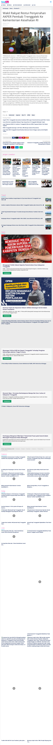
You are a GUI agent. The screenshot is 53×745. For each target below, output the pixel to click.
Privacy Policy (40, 448)
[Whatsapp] (21, 147)
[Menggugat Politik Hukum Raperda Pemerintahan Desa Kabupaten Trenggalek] (26, 249)
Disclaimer (18, 448)
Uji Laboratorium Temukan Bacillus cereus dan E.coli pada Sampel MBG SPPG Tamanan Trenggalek (46, 170)
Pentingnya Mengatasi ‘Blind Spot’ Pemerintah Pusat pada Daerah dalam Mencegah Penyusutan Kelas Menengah (25, 436)
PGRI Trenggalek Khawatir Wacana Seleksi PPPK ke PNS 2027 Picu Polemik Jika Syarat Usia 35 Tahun (33, 184)
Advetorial (11, 115)
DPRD (28, 115)
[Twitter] (16, 138)
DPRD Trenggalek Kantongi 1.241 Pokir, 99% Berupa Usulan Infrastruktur (21, 127)
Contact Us (34, 448)
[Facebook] (13, 138)
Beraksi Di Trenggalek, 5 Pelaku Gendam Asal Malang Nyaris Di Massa (39, 143)
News (33, 115)
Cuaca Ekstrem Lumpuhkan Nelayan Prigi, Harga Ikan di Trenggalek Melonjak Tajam (24, 122)
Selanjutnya (7, 273)
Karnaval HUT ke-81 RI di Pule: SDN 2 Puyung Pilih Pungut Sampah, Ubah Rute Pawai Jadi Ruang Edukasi (7, 170)
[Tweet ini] (8, 147)
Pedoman (28, 448)
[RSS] (27, 138)
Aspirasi (18, 115)
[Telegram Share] (17, 147)
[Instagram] (20, 138)
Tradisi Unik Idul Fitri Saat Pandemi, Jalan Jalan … (13, 740)
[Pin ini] (12, 147)
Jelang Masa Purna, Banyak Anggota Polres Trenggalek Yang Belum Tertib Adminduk (13, 143)
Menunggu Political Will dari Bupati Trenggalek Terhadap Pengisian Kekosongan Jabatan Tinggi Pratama (24, 351)
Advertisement (4, 450)
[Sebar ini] (4, 147)
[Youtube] (23, 138)
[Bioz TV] (5, 2)
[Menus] (51, 2)
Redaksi (23, 448)
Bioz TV (24, 115)
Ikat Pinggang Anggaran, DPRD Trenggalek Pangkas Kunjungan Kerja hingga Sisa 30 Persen (36, 170)
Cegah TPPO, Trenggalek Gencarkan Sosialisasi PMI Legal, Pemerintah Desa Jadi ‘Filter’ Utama (26, 120)
